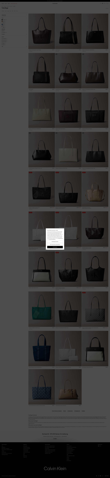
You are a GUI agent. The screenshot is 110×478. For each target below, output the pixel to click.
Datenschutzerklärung (52, 239)
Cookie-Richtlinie (60, 238)
